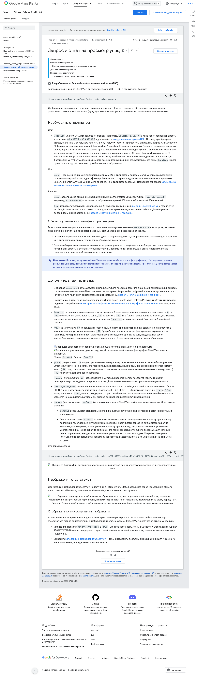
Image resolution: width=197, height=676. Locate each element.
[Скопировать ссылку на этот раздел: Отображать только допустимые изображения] (114, 511)
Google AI (145, 658)
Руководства (9, 18)
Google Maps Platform (78, 40)
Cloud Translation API (116, 30)
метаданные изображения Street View (85, 539)
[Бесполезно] (175, 40)
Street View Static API (28, 12)
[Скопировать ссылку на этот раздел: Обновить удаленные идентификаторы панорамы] (118, 221)
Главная (51, 40)
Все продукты (161, 658)
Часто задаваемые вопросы (55, 630)
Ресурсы (26, 18)
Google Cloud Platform (124, 658)
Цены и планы (146, 630)
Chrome (91, 658)
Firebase (105, 658)
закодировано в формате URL (128, 139)
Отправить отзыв (165, 51)
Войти (191, 3)
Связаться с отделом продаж (167, 12)
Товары (54, 3)
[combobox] (147, 3)
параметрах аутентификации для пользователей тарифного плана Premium (119, 303)
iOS (92, 635)
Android (94, 630)
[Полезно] (171, 40)
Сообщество (113, 3)
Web (6, 12)
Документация (80, 3)
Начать (140, 12)
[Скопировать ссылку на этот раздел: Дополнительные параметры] (97, 281)
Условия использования (151, 644)
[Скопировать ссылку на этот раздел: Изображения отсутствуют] (94, 480)
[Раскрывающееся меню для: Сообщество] (123, 3)
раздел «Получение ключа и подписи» (111, 213)
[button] (83, 83)
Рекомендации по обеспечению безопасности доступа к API (64, 640)
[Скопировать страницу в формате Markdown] (132, 50)
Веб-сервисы (97, 644)
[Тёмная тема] (170, 95)
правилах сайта (87, 576)
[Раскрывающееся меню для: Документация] (91, 3)
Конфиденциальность (79, 670)
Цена (65, 3)
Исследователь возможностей (56, 635)
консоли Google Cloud (143, 206)
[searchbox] (19, 28)
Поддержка (145, 639)
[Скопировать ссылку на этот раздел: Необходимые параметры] (93, 123)
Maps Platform (30, 3)
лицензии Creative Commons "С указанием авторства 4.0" (129, 573)
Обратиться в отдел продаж (153, 635)
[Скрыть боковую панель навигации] (35, 671)
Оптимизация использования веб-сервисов (63, 646)
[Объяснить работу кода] (166, 95)
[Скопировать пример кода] (175, 95)
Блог (99, 3)
